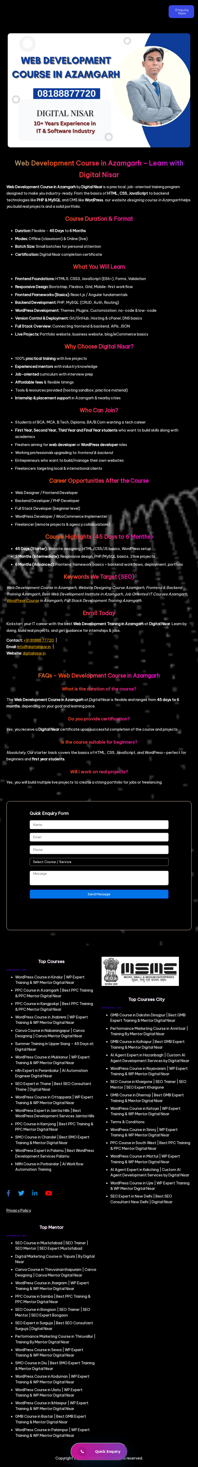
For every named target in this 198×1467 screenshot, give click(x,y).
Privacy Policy (18, 1210)
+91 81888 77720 (38, 640)
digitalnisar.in (34, 653)
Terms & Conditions (127, 1122)
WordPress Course (22, 600)
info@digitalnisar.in (34, 646)
